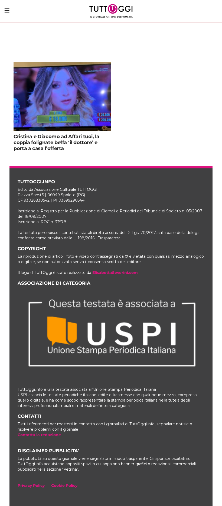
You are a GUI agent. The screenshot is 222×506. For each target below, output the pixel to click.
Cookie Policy (64, 485)
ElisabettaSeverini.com (115, 272)
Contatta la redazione (39, 434)
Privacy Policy (31, 485)
